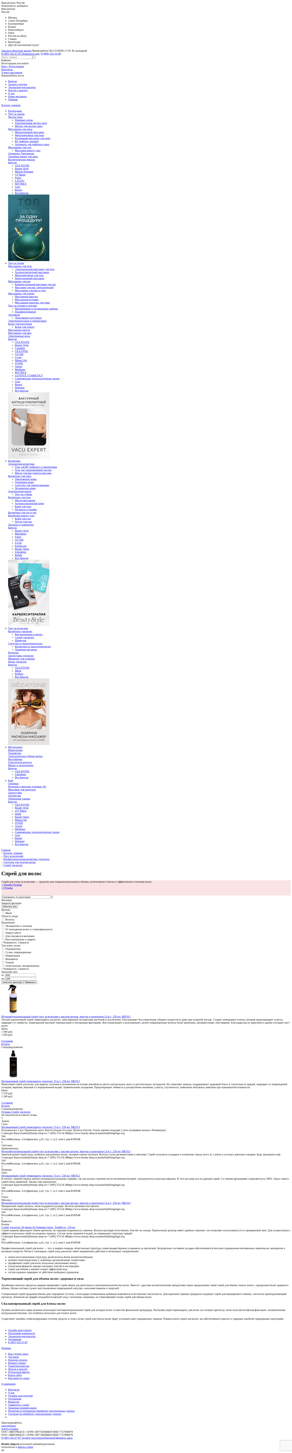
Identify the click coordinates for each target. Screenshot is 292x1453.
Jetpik (18, 813)
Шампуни (20, 640)
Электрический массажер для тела (34, 269)
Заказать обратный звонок (16, 50)
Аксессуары (15, 792)
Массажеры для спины (21, 293)
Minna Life (21, 360)
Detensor (20, 387)
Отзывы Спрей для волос (16, 1111)
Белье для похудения (20, 323)
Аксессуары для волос (21, 655)
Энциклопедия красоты (21, 87)
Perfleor (19, 673)
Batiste (18, 555)
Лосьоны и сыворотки (21, 524)
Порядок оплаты (17, 1360)
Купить (5, 1044)
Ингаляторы (15, 759)
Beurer (18, 189)
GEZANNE (21, 351)
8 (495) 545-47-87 (18, 1342)
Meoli (18, 670)
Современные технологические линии (37, 378)
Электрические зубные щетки (25, 756)
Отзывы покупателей (20, 1395)
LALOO (19, 180)
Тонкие (9, 962)
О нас (11, 93)
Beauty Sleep (22, 549)
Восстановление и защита (20, 939)
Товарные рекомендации (22, 1407)
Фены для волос (17, 661)
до (3, 978)
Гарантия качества (18, 1366)
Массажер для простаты (22, 789)
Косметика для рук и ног (22, 512)
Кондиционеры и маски (28, 634)
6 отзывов (7, 1041)
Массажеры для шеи (19, 333)
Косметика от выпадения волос (33, 646)
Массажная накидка (26, 296)
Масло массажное (25, 500)
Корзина (49, 1437)
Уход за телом (16, 263)
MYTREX (21, 183)
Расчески (13, 652)
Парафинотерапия (25, 311)
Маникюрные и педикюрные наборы (36, 308)
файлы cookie (25, 1447)
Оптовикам (14, 1339)
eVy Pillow (21, 810)
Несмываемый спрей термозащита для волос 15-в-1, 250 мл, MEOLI (40, 1081)
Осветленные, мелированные (22, 965)
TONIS (19, 363)
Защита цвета (13, 932)
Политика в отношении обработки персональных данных (41, 1410)
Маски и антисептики (20, 765)
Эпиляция (14, 314)
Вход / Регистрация (12, 66)
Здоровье (13, 783)
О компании (8, 1383)
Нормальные (12, 955)
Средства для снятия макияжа (32, 485)
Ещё (10, 780)
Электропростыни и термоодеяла (27, 320)
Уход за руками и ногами (22, 305)
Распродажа (15, 111)
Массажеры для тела (20, 266)
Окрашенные (13, 948)
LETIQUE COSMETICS (29, 375)
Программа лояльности (21, 1333)
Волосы (9, 919)
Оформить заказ (63, 1437)
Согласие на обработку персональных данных (34, 1414)
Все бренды (21, 193)
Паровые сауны (24, 120)
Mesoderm (20, 533)
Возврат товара (17, 1363)
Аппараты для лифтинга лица (32, 144)
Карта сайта (15, 1375)
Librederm (20, 552)
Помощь (13, 99)
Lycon (18, 357)
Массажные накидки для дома (32, 302)
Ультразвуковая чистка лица (31, 123)
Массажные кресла (19, 330)
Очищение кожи (24, 482)
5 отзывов (7, 1102)
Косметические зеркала (21, 159)
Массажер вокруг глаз (27, 150)
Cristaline (20, 348)
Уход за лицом (16, 114)
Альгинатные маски (19, 491)
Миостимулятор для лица (29, 135)
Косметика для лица (19, 476)
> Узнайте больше (11, 884)
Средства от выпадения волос (25, 643)
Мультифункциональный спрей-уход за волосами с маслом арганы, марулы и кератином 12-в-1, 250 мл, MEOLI (65, 1016)
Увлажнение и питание (18, 926)
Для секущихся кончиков (19, 936)
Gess (17, 186)
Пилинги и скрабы (26, 509)
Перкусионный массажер (29, 278)
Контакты (13, 1389)
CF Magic (20, 174)
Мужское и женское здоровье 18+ (27, 786)
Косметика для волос (20, 631)
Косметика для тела (19, 497)
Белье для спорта (24, 326)
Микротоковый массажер (29, 132)
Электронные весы (19, 336)
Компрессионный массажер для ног (35, 284)
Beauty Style (22, 168)
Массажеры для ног (19, 281)
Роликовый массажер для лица (32, 138)
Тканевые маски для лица (23, 156)
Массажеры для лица (20, 129)
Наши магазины (17, 96)
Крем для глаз (23, 518)
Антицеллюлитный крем (29, 503)
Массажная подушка (27, 299)
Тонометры (14, 753)
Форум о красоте (18, 90)
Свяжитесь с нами (18, 1404)
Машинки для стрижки (21, 658)
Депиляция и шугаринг (28, 317)
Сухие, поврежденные (18, 952)
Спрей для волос (24, 637)
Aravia (18, 366)
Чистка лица (15, 117)
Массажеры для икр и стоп (30, 290)
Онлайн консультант (20, 1330)
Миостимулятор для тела (29, 275)
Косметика (14, 460)
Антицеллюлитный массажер (32, 272)
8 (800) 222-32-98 (51, 53)
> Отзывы (7, 887)
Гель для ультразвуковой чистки (33, 470)
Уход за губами (23, 494)
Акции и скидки (17, 84)
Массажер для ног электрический (34, 287)
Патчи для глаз (23, 521)
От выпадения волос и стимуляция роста (29, 929)
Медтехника (15, 747)
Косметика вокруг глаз (21, 515)
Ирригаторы (15, 750)
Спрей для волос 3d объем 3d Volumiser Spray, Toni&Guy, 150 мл (38, 1227)
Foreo (18, 177)
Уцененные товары (19, 798)
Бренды (12, 81)
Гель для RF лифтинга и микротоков (36, 467)
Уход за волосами (18, 628)
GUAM (19, 354)
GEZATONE (22, 165)
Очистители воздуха (20, 762)
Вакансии (13, 1401)
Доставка (13, 1356)
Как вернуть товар (18, 1378)
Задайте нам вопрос (33, 1437)
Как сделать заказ (18, 1353)
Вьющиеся (11, 959)
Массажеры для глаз (19, 147)
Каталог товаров (10, 105)
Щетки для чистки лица (28, 126)
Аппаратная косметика (21, 464)
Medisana (20, 369)
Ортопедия (14, 795)
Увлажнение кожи (25, 488)
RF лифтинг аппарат (27, 141)
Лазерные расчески (26, 649)
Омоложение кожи (25, 479)
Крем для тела (23, 506)
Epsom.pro (21, 546)
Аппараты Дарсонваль (21, 153)
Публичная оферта (19, 1372)
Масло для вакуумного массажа (33, 473)
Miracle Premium (24, 171)
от (3, 975)
